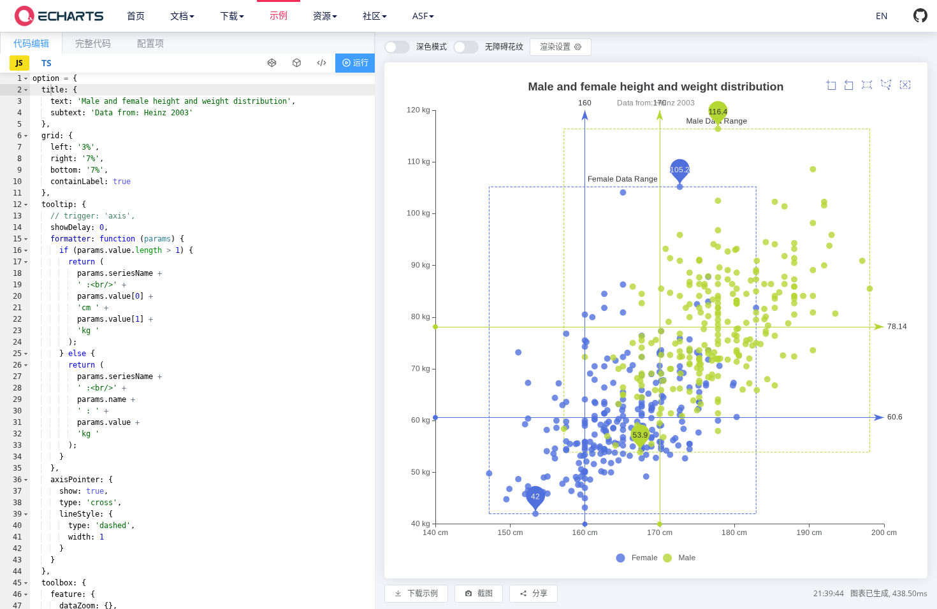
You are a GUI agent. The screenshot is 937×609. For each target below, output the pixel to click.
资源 (322, 16)
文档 (179, 16)
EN (882, 16)
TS (46, 63)
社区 (372, 16)
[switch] (415, 47)
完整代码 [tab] (93, 43)
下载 (229, 16)
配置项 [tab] (150, 43)
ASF (420, 16)
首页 (136, 16)
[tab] (31, 43)
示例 (278, 15)
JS (19, 62)
